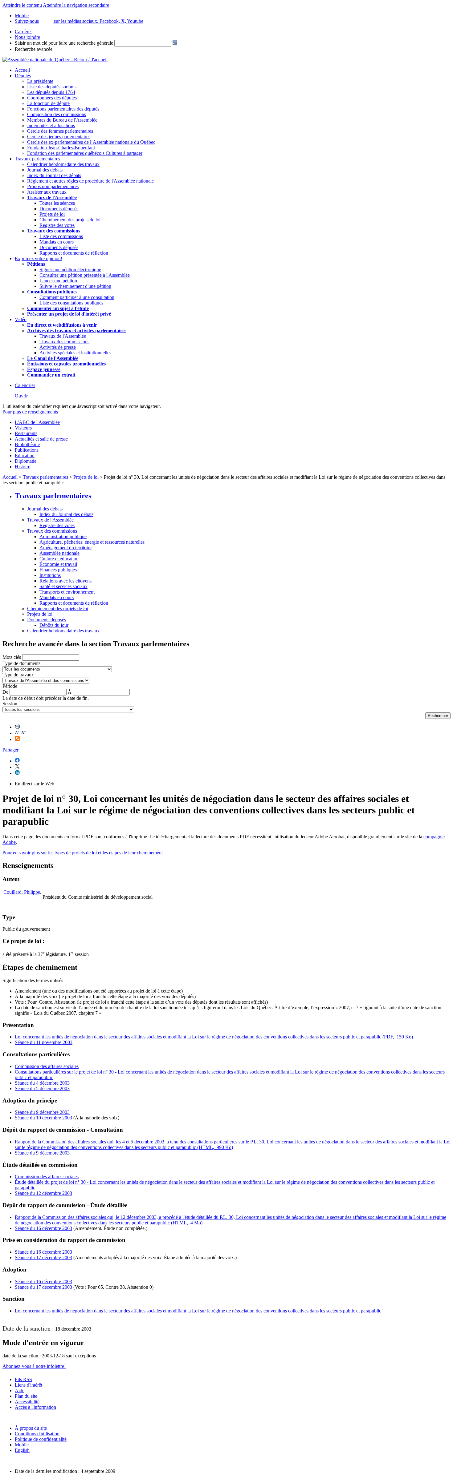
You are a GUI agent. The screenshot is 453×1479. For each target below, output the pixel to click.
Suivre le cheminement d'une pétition (75, 286)
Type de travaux (18, 674)
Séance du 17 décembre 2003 (43, 1257)
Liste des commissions (61, 236)
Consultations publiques (52, 291)
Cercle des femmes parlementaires (60, 131)
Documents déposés (58, 208)
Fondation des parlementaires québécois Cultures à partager (84, 153)
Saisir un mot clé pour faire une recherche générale (64, 43)
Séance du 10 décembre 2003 (43, 1117)
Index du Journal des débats (54, 175)
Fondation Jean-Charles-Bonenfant (61, 147)
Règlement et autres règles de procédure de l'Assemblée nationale (90, 180)
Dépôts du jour (53, 625)
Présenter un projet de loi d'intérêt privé (69, 313)
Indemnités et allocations (51, 125)
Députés (23, 75)
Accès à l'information (35, 1407)
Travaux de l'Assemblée (52, 197)
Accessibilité (27, 1401)
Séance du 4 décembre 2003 (42, 1083)
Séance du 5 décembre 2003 (42, 1088)
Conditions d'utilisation (37, 1433)
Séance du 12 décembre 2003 (43, 1193)
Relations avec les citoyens (65, 580)
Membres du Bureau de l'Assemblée (62, 120)
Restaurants (26, 433)
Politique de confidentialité (41, 1439)
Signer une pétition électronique (70, 269)
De (5, 692)
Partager (10, 749)
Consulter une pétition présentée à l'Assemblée (84, 275)
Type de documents (21, 663)
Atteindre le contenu (22, 5)
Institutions (50, 575)
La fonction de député (48, 103)
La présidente (40, 81)
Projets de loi (52, 214)
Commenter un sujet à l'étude (58, 308)
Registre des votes (57, 225)
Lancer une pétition (58, 280)
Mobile (22, 1444)
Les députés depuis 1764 (51, 92)
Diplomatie (25, 461)
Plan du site (26, 1396)
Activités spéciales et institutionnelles (75, 352)
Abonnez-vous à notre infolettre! (34, 1366)
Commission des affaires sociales (47, 1066)
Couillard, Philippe (21, 892)
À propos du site (31, 1428)
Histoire (22, 466)
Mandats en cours (56, 241)
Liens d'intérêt (28, 1385)
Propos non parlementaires (53, 186)
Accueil (22, 70)
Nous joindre (27, 37)
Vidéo (21, 319)
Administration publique (63, 536)
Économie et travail (58, 564)
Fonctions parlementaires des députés (63, 108)
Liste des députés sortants (51, 86)
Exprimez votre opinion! (38, 258)
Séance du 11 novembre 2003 (43, 1042)
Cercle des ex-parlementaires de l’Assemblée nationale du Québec (91, 142)
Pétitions (36, 264)
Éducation (25, 455)
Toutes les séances (57, 203)
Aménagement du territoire (65, 547)
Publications (27, 450)
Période (9, 686)
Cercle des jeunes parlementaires (58, 136)
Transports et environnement (67, 591)
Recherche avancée (33, 49)
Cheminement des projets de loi (69, 219)
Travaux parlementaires (37, 158)
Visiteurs (23, 427)
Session (9, 703)
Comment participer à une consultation (76, 297)
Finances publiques (58, 569)
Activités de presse (57, 347)
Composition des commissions (56, 114)
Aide (19, 1390)
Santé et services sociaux (63, 586)
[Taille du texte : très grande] (23, 733)
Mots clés (11, 657)
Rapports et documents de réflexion (73, 253)
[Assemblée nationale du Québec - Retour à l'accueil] (55, 59)
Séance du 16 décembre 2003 (43, 1228)
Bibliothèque (27, 444)
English (22, 1450)
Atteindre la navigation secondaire (76, 5)
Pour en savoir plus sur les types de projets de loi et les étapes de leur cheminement (82, 852)
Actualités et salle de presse (41, 438)
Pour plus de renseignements (30, 411)
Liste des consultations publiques (71, 302)
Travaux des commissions (53, 230)
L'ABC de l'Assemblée (37, 422)
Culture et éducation (59, 558)
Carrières (23, 31)
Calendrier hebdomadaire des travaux (63, 164)
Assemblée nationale (59, 553)
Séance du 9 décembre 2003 (42, 1112)
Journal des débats (45, 169)
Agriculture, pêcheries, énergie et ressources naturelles (92, 542)
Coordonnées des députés (52, 97)
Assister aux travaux (47, 192)
